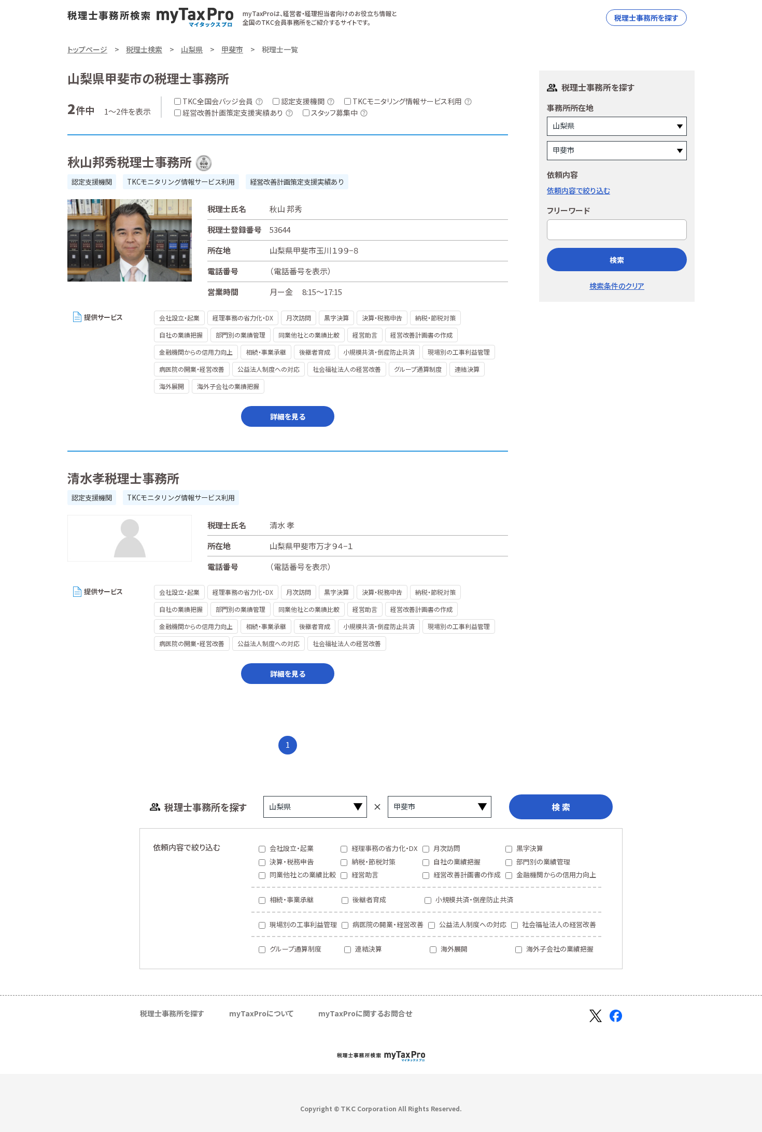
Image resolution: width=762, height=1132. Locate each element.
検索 (617, 260)
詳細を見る (287, 416)
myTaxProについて (261, 1013)
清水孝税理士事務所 (123, 478)
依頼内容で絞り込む (578, 190)
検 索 (561, 807)
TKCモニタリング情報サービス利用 (181, 182)
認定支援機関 (92, 182)
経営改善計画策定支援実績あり (297, 182)
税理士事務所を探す (646, 17)
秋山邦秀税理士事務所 (129, 161)
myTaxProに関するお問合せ (365, 1013)
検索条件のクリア (616, 286)
